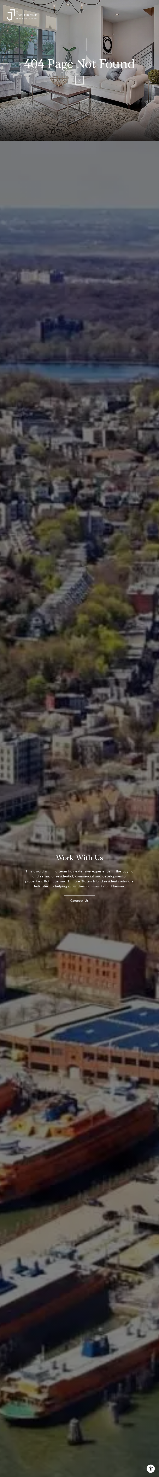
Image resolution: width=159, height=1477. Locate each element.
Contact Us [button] (79, 901)
